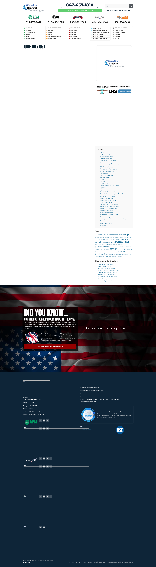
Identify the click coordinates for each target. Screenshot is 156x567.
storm (111, 251)
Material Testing (105, 177)
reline (120, 246)
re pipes (124, 246)
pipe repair (108, 246)
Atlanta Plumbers (106, 154)
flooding (116, 237)
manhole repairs (105, 239)
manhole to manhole (119, 239)
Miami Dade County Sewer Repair (109, 270)
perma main (99, 244)
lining (126, 237)
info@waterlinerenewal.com (34, 411)
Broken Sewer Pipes (106, 156)
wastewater (99, 256)
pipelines (120, 244)
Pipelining (103, 188)
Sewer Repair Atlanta (107, 202)
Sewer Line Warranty (107, 198)
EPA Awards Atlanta (106, 167)
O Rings (102, 179)
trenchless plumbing (126, 254)
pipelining (100, 246)
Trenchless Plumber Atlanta (109, 215)
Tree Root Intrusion (106, 212)
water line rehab (112, 256)
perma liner (122, 241)
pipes (113, 246)
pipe (105, 244)
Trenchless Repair (106, 217)
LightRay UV (104, 173)
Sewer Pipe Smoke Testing (108, 200)
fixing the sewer (103, 237)
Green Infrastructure (107, 171)
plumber (117, 246)
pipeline (109, 244)
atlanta (96, 234)
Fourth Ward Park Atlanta (108, 169)
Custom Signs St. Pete (105, 281)
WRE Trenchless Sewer (106, 264)
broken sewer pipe (105, 234)
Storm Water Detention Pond (109, 206)
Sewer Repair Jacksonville (106, 275)
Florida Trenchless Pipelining (107, 277)
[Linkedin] (44, 420)
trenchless (122, 251)
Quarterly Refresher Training (109, 192)
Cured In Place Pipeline (107, 163)
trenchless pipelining (115, 254)
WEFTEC (103, 225)
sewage (107, 249)
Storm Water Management (109, 208)
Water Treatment (106, 223)
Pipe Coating (102, 279)
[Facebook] (40, 420)
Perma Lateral (104, 183)
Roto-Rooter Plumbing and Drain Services (113, 194)
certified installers (118, 234)
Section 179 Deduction (107, 196)
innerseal (120, 237)
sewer (113, 248)
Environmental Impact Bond (109, 165)
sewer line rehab (122, 249)
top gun (115, 251)
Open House (104, 181)
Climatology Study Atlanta (108, 161)
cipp (127, 234)
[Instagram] (50, 458)
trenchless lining (102, 254)
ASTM (102, 152)
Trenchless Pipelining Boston (107, 272)
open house (100, 242)
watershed (120, 256)
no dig (130, 239)
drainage (97, 237)
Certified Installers (106, 158)
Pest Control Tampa (104, 266)
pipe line (115, 244)
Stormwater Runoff (106, 210)
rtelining (103, 249)
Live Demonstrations (106, 175)
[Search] (131, 6)
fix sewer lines (111, 237)
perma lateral (110, 242)
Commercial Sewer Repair (106, 268)
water (105, 256)
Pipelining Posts (105, 190)
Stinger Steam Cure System (109, 204)
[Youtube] (47, 420)
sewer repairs (105, 252)
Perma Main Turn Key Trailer (109, 185)
